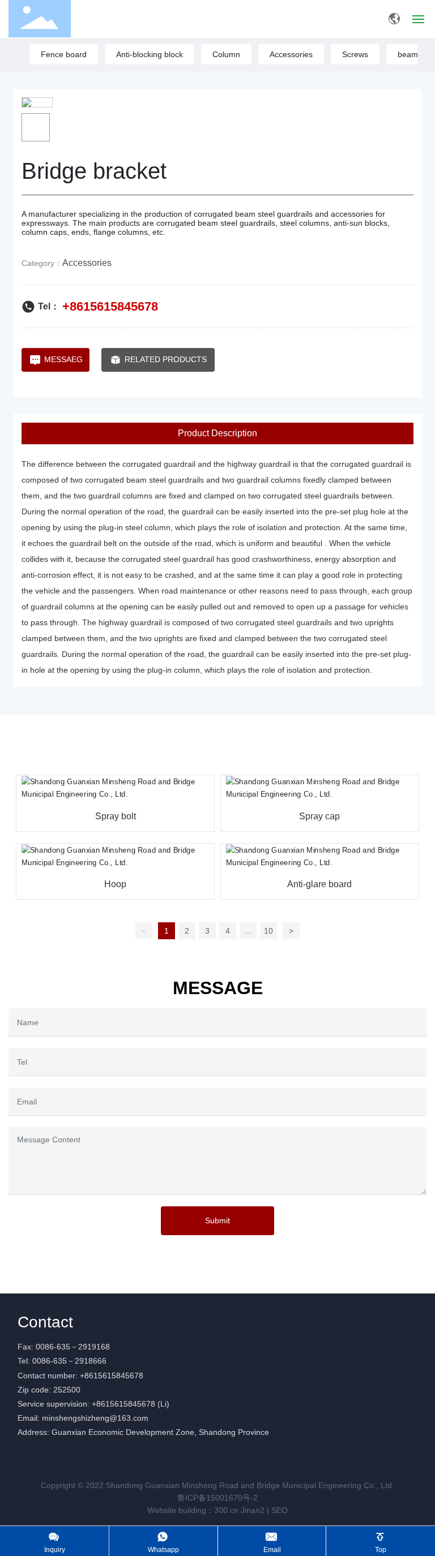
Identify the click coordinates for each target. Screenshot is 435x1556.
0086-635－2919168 (73, 1346)
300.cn (226, 1510)
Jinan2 (253, 1510)
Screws (355, 54)
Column (226, 54)
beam (408, 54)
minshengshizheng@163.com (95, 1417)
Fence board (64, 54)
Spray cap (319, 816)
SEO (279, 1510)
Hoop (115, 884)
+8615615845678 (110, 306)
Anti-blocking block (149, 54)
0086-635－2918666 (69, 1360)
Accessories (291, 54)
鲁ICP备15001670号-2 (217, 1497)
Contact (45, 1322)
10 (268, 930)
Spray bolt (115, 816)
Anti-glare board (319, 884)
